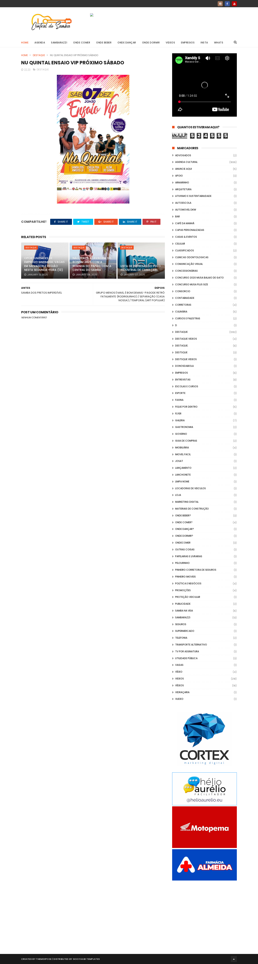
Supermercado (184, 631)
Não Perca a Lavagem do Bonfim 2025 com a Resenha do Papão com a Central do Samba (92, 264)
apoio (179, 175)
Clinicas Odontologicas (191, 257)
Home (24, 42)
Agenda (39, 42)
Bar (177, 216)
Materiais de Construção (192, 508)
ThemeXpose (44, 959)
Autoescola (183, 203)
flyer (178, 413)
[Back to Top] (234, 959)
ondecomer (182, 542)
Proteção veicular (187, 597)
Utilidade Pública (186, 658)
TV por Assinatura (187, 651)
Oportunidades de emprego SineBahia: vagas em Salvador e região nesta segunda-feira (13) (44, 264)
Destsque (181, 352)
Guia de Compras (186, 440)
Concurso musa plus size (191, 284)
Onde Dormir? (184, 535)
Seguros (180, 624)
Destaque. (181, 345)
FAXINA (179, 400)
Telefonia (181, 637)
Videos (170, 42)
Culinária (181, 311)
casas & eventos (186, 236)
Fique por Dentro (186, 406)
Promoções (183, 590)
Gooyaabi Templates (86, 959)
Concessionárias (186, 270)
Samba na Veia (184, 610)
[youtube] (234, 3)
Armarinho (182, 182)
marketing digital (187, 502)
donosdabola (184, 366)
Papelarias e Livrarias (188, 556)
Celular (180, 243)
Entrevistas (182, 379)
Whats (218, 42)
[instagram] (220, 3)
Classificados (184, 250)
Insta (204, 42)
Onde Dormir (151, 42)
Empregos (188, 42)
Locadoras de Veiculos (190, 488)
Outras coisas (185, 549)
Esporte (180, 393)
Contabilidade (184, 298)
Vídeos (179, 685)
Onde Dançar (127, 42)
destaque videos (186, 338)
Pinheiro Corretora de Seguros (195, 569)
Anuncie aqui (183, 169)
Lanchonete (183, 474)
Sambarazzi (59, 42)
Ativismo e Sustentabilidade (193, 196)
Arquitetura (183, 189)
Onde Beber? (183, 515)
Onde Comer (81, 42)
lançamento (183, 468)
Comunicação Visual (189, 264)
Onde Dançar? (184, 529)
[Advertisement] (204, 913)
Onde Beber (103, 42)
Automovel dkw (185, 209)
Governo (181, 434)
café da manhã (184, 223)
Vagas (179, 665)
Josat (179, 461)
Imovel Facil (183, 454)
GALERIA (180, 420)
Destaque (39, 55)
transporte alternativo (191, 644)
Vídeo (178, 671)
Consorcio (182, 291)
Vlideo (179, 699)
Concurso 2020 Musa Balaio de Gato (199, 277)
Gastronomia (184, 427)
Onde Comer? (183, 522)
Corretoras (183, 304)
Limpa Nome (182, 481)
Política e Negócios (188, 583)
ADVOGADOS (183, 155)
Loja (178, 495)
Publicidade (182, 603)
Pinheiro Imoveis (185, 576)
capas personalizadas (189, 230)
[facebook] (227, 3)
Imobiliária (182, 447)
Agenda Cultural (186, 162)
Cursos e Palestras (187, 318)
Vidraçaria (182, 692)
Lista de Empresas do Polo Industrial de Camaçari (141, 268)
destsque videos (186, 359)
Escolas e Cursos (186, 386)
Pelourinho (182, 563)
